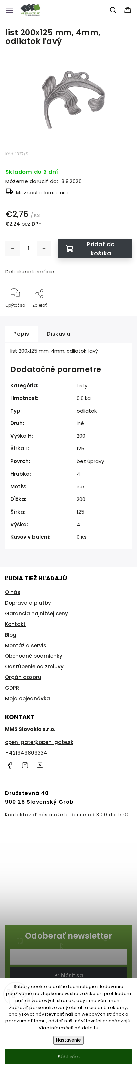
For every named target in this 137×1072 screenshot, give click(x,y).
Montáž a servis (25, 645)
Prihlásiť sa (68, 975)
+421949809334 (26, 752)
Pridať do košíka (101, 248)
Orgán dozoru (23, 677)
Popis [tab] (21, 334)
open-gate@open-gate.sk (39, 742)
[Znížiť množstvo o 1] (12, 248)
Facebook (10, 765)
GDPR (12, 687)
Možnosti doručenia (42, 192)
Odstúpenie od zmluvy (34, 666)
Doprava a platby (28, 602)
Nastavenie (68, 1040)
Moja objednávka (27, 698)
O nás (12, 592)
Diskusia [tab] (58, 334)
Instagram (25, 765)
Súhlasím (69, 1056)
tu (96, 1028)
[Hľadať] (113, 10)
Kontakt (15, 624)
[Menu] (9, 10)
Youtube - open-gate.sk (40, 765)
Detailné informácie (29, 271)
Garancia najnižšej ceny (36, 613)
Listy (82, 385)
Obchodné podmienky (33, 656)
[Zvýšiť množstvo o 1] (44, 248)
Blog (10, 634)
